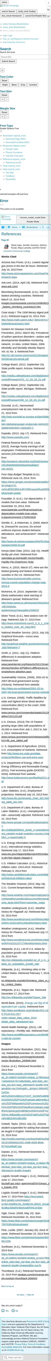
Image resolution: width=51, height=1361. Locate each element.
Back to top (6, 1286)
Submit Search (8, 61)
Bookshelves (32, 227)
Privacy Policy (21, 1344)
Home (14, 227)
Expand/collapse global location (48, 226)
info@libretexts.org (14, 1350)
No (17, 1311)
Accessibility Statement (12, 1347)
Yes (6, 1311)
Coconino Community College (17, 251)
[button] (10, 176)
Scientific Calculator (14, 156)
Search (5, 1357)
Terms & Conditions (36, 1344)
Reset (4, 80)
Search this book (7, 52)
